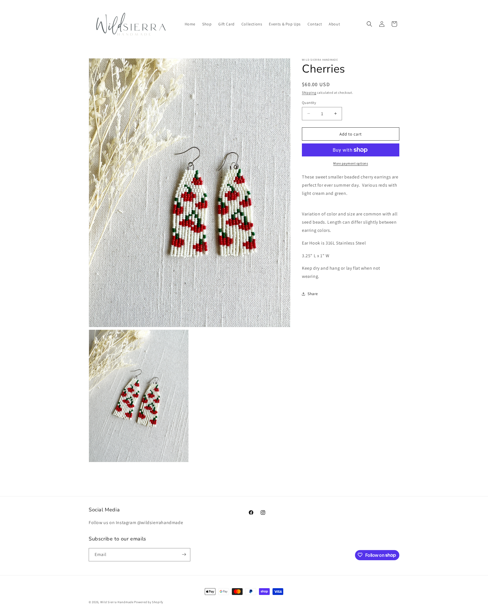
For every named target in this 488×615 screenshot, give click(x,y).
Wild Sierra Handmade (117, 602)
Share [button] (313, 293)
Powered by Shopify (148, 602)
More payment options (350, 163)
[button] (369, 24)
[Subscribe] (184, 554)
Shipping (309, 92)
